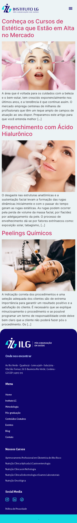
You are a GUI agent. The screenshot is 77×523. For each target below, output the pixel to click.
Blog (7, 431)
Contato (9, 437)
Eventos (9, 425)
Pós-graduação (13, 413)
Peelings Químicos (27, 233)
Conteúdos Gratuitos (15, 419)
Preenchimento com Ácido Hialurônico (37, 130)
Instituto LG (10, 401)
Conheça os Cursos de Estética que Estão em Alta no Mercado (38, 28)
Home (8, 394)
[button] (70, 8)
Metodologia (11, 407)
